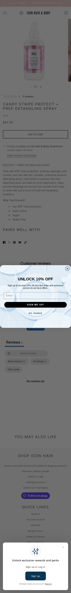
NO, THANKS (35, 313)
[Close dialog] (67, 269)
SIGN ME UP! (35, 304)
